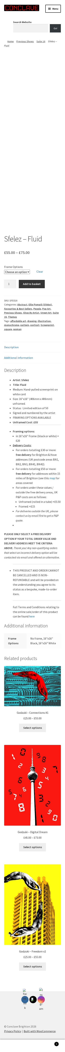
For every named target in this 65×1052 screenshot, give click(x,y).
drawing (31, 321)
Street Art (45, 312)
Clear (39, 271)
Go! (55, 28)
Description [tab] (11, 347)
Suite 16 (40, 41)
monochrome (11, 325)
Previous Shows (25, 41)
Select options (32, 728)
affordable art (18, 321)
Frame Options (13, 267)
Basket (50, 1042)
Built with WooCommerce (40, 1031)
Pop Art (46, 308)
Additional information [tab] (18, 357)
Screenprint (47, 325)
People (37, 308)
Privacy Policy (12, 1031)
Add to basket (32, 284)
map (52, 478)
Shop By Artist (31, 312)
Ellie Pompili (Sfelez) (40, 304)
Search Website (22, 22)
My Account (11, 1046)
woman (17, 329)
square (8, 329)
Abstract (22, 304)
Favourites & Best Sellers (18, 308)
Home (10, 41)
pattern (24, 325)
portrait (34, 325)
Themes (12, 317)
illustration (44, 321)
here (32, 616)
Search (32, 1046)
